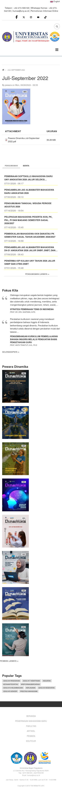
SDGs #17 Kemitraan (31, 681)
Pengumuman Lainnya (36, 274)
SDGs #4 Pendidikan (11, 681)
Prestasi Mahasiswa (28, 691)
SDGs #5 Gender (10, 691)
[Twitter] (24, 17)
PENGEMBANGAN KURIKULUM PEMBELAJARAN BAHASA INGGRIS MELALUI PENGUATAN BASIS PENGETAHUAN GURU (34, 339)
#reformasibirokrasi (30, 684)
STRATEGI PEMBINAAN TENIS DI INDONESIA (32, 309)
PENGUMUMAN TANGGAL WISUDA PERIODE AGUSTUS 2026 (27, 205)
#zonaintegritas (10, 684)
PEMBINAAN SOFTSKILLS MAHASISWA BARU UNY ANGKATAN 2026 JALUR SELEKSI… (28, 178)
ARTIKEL (31, 731)
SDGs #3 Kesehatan (46, 688)
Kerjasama (30, 688)
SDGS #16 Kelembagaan (13, 688)
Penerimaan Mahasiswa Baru (31, 721)
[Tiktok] (45, 16)
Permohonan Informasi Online (44, 10)
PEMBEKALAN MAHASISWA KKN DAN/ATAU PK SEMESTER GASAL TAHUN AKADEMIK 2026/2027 (29, 235)
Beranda (31, 716)
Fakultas (31, 726)
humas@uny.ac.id (21, 10)
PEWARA (31, 736)
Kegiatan (47, 681)
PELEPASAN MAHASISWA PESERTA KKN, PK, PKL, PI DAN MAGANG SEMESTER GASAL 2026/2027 (28, 220)
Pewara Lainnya (8, 661)
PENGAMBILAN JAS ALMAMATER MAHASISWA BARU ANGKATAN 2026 (29, 191)
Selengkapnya (9, 352)
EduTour (31, 741)
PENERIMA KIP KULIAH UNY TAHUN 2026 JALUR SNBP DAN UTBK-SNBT (29, 262)
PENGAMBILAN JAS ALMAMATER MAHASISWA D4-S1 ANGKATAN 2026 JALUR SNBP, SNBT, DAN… (31, 249)
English (56, 1)
